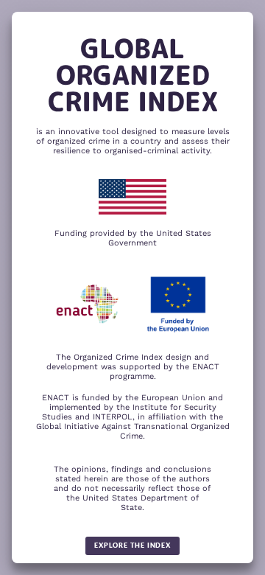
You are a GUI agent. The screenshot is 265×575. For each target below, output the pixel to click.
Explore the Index (132, 545)
